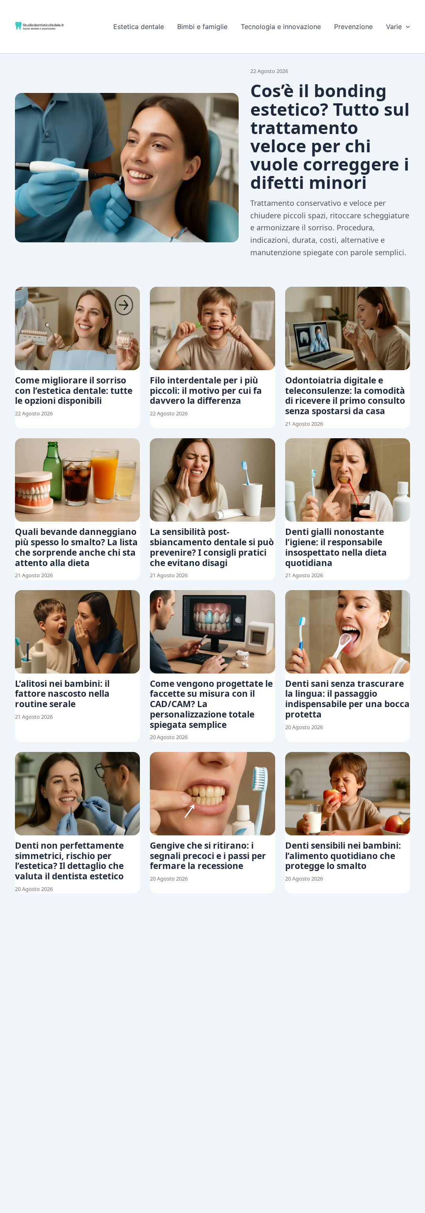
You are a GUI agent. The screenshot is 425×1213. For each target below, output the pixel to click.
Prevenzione (353, 26)
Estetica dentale (138, 26)
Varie (394, 26)
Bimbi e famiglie (202, 26)
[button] (406, 26)
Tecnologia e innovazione (281, 26)
